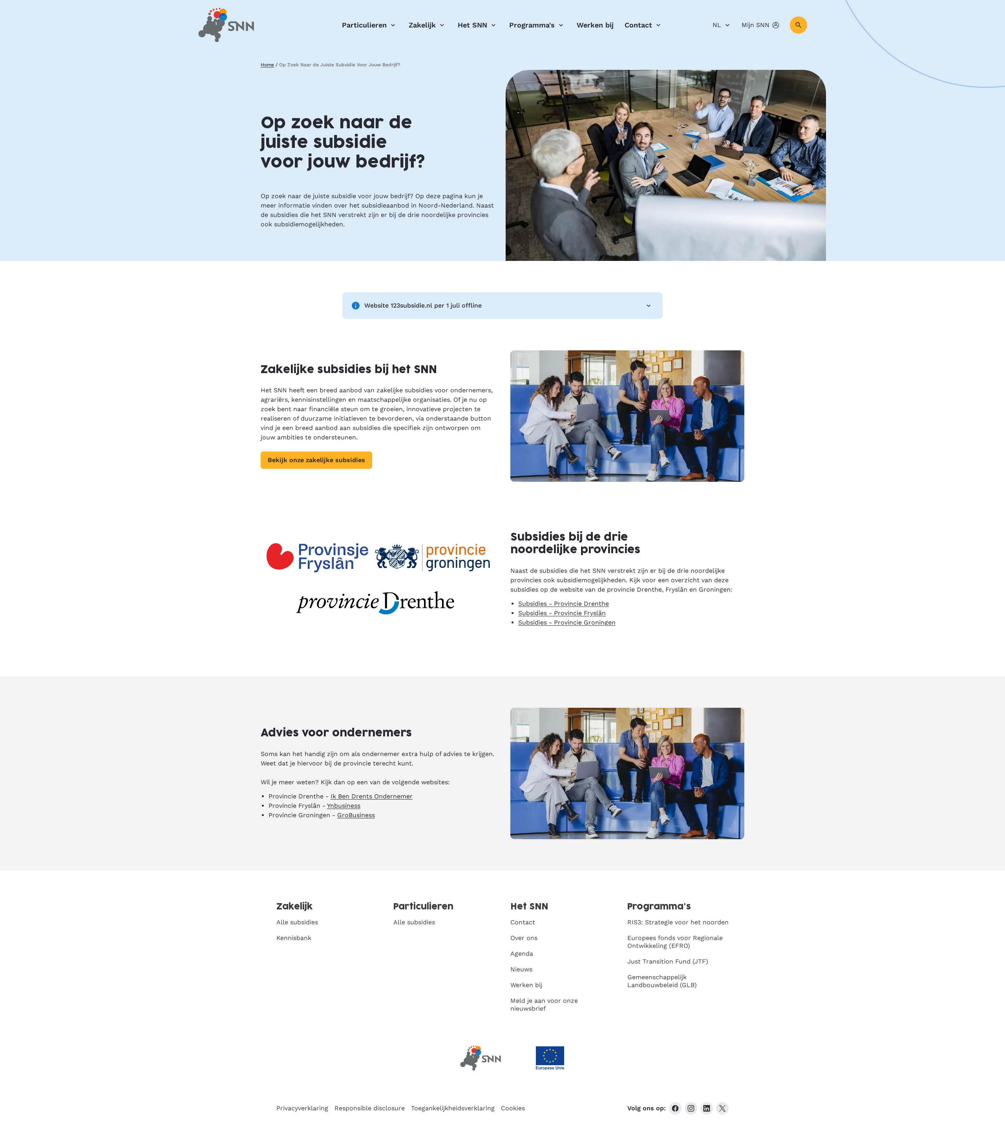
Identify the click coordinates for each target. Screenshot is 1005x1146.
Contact (638, 25)
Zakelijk (422, 25)
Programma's (532, 25)
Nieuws (521, 969)
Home (267, 64)
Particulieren (364, 25)
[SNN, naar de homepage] (226, 25)
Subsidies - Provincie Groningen (567, 622)
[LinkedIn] (706, 1108)
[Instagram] (691, 1108)
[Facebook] (675, 1108)
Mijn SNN (755, 25)
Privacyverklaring (302, 1108)
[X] (722, 1108)
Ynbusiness (343, 805)
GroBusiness (356, 815)
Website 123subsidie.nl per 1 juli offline (423, 305)
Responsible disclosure (369, 1108)
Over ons (523, 938)
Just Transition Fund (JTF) (667, 961)
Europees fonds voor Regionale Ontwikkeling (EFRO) (675, 941)
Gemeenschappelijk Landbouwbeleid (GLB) (662, 981)
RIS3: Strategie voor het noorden (678, 922)
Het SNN (472, 25)
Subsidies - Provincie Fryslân (562, 613)
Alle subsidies (297, 922)
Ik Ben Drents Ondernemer (372, 796)
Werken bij (595, 25)
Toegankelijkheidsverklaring (453, 1108)
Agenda (521, 953)
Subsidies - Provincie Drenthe (563, 603)
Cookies (513, 1108)
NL (717, 25)
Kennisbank (293, 938)
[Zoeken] (798, 25)
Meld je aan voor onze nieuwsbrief (544, 1004)
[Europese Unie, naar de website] (550, 1058)
